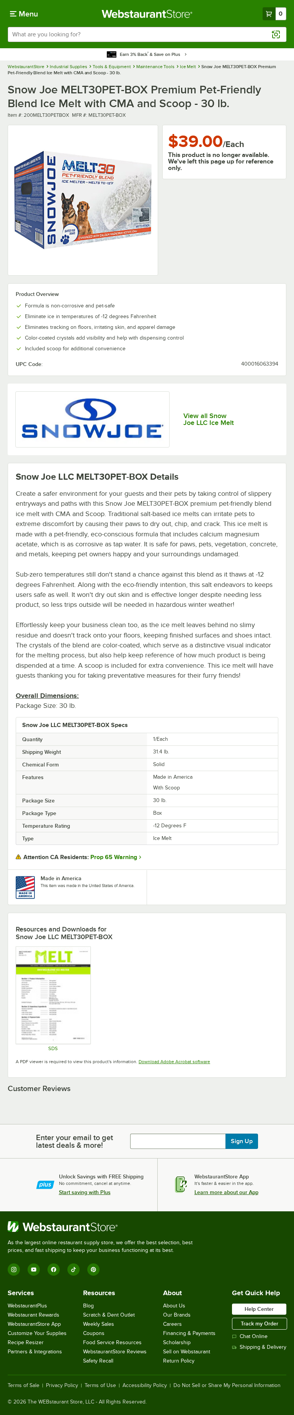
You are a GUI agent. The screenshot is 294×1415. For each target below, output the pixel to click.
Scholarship (177, 1342)
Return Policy (178, 1361)
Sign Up (242, 1141)
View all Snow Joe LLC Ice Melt (208, 419)
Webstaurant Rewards (33, 1315)
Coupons (94, 1333)
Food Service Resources (112, 1342)
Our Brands (177, 1315)
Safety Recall (98, 1361)
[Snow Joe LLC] (92, 419)
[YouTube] (34, 1269)
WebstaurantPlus (27, 1306)
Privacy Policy (62, 1385)
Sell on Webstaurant (186, 1352)
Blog (88, 1306)
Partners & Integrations (35, 1352)
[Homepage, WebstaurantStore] (147, 14)
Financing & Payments (189, 1333)
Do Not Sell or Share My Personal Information (227, 1385)
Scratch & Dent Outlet (109, 1315)
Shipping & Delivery (263, 1347)
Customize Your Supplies (37, 1333)
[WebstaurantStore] (103, 1227)
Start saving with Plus (85, 1192)
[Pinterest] (93, 1269)
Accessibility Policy (144, 1385)
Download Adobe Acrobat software (174, 1061)
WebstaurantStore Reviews (115, 1352)
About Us (174, 1306)
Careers (172, 1324)
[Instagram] (14, 1269)
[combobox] (147, 34)
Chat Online (254, 1336)
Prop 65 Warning (113, 857)
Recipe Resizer (26, 1342)
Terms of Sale (23, 1385)
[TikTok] (73, 1269)
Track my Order (259, 1323)
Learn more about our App (226, 1192)
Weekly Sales (98, 1324)
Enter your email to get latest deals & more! (74, 1141)
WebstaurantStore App (34, 1324)
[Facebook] (53, 1269)
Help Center (259, 1309)
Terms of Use (100, 1385)
